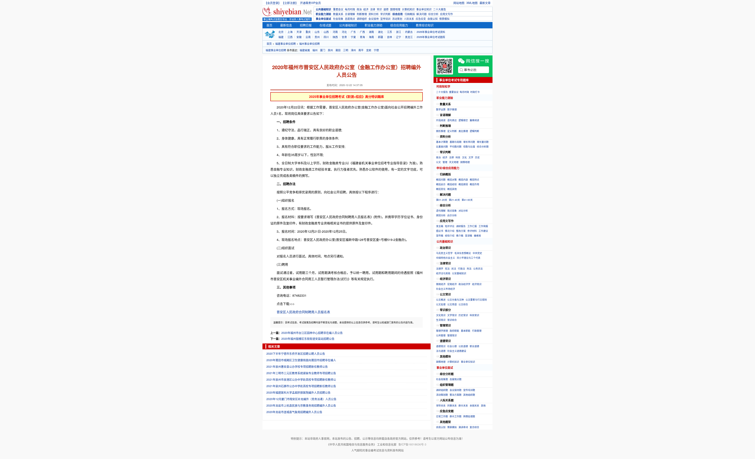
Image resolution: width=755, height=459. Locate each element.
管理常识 (452, 335)
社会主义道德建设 (456, 351)
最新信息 (286, 25)
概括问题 (441, 179)
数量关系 (338, 14)
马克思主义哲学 (444, 253)
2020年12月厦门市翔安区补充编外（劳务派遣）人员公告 (301, 399)
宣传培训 (385, 18)
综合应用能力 (399, 25)
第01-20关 (441, 199)
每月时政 (350, 9)
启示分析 (452, 215)
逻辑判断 (474, 131)
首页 (269, 25)
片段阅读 (441, 120)
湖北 (380, 32)
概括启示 (441, 184)
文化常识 (441, 315)
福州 (315, 50)
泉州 (330, 50)
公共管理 (441, 335)
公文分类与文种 (455, 299)
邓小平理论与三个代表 (468, 257)
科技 (458, 157)
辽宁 (398, 37)
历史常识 (463, 315)
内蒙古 (409, 32)
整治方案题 (455, 394)
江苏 (389, 32)
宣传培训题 (469, 390)
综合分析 (433, 14)
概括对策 (452, 179)
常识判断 (385, 14)
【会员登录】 (272, 3)
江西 (290, 37)
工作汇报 (472, 226)
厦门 (322, 50)
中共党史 (477, 253)
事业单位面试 (323, 18)
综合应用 (397, 14)
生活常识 (441, 319)
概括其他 (452, 189)
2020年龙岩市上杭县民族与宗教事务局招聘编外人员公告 (301, 405)
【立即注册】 (290, 3)
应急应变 (421, 18)
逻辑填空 (463, 120)
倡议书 (439, 230)
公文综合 (463, 304)
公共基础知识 (323, 9)
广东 (353, 32)
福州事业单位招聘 (309, 43)
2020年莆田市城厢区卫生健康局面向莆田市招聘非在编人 (301, 360)
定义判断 (452, 131)
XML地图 (472, 3)
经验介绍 (449, 235)
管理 (445, 162)
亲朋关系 (474, 405)
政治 (359, 9)
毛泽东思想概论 (462, 253)
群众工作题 (455, 416)
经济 (365, 9)
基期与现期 (455, 141)
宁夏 (353, 37)
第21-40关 (454, 199)
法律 (372, 9)
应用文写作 (446, 14)
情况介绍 (449, 230)
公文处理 (441, 304)
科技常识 (474, 315)
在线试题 (325, 25)
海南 (371, 37)
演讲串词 (463, 427)
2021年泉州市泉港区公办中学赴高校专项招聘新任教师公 (301, 379)
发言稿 (439, 226)
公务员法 (478, 268)
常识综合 (452, 319)
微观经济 (441, 284)
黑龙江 (409, 37)
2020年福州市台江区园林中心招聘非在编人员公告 (312, 333)
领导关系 (441, 405)
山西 (326, 32)
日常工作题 (442, 416)
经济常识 (477, 284)
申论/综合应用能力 (447, 168)
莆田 (338, 50)
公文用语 (452, 304)
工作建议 (483, 230)
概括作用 (474, 184)
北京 (281, 32)
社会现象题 (442, 379)
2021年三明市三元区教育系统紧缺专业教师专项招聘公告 (301, 373)
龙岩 (368, 50)
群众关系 (463, 405)
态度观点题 (455, 379)
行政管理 (477, 330)
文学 (471, 157)
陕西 (335, 37)
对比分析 (463, 210)
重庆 (308, 32)
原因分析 (441, 215)
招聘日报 (306, 25)
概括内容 (463, 179)
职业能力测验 (323, 14)
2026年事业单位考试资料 (431, 32)
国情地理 (395, 9)
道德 (386, 9)
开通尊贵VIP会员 (310, 3)
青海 (362, 37)
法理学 (439, 268)
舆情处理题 (469, 416)
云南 (308, 37)
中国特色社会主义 (445, 257)
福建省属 (305, 50)
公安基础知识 (459, 273)
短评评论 (449, 226)
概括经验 (452, 184)
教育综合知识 (425, 25)
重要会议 (338, 9)
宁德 (376, 50)
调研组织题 (442, 390)
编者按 (477, 235)
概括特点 (474, 179)
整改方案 (461, 230)
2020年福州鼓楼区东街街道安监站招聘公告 (307, 339)
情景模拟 (444, 18)
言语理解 (350, 14)
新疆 (380, 37)
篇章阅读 (474, 120)
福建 (281, 37)
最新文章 (485, 3)
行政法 (461, 268)
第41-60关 (467, 199)
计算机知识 (408, 9)
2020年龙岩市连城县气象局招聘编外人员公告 (294, 412)
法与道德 (441, 351)
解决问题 (421, 14)
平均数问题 (455, 146)
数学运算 (441, 109)
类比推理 (463, 131)
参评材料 (472, 230)
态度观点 (350, 18)
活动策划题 (442, 394)
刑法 (469, 268)
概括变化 (441, 189)
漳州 (353, 50)
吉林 (389, 37)
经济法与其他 (443, 273)
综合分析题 (483, 146)
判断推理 (362, 14)
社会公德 (452, 346)
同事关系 (452, 405)
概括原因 (463, 184)
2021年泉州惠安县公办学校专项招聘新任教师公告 (297, 366)
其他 (483, 405)
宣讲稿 (468, 235)
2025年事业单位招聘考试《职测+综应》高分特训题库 (346, 96)
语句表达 (452, 120)
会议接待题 (455, 390)
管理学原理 (442, 330)
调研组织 (362, 18)
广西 (362, 32)
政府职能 (454, 330)
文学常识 (452, 315)
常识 (379, 9)
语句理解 (441, 210)
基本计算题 (442, 141)
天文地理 (454, 162)
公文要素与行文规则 (476, 299)
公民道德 (463, 346)
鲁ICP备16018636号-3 (412, 444)
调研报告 (461, 226)
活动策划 (397, 18)
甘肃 (344, 37)
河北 (344, 32)
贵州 (317, 37)
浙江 (398, 32)
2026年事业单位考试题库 (431, 37)
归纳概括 (410, 14)
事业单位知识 (424, 9)
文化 (464, 157)
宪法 (447, 268)
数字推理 (452, 109)
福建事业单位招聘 (285, 43)
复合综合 (474, 427)
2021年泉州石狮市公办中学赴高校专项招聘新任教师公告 (301, 386)
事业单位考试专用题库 (454, 80)
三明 (345, 50)
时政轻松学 (443, 86)
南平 (361, 50)
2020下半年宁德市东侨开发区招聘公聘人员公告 (295, 353)
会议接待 (373, 18)
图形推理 (441, 131)
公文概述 (441, 299)
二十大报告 (439, 9)
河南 (335, 32)
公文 (438, 162)
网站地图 (458, 3)
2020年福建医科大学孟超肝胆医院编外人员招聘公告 (298, 392)
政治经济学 (464, 284)
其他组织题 (469, 394)
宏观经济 (452, 284)
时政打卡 (475, 92)
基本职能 (465, 330)
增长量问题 (483, 141)
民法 (453, 268)
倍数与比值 (469, 146)
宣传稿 (439, 235)
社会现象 (338, 18)
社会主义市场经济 (445, 288)
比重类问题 (442, 146)
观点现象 (452, 210)
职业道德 (474, 346)
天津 (299, 32)
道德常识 (441, 346)
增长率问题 (469, 141)
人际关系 (409, 18)
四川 (326, 37)
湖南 (371, 32)
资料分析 (373, 14)
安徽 (299, 37)
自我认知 (432, 18)
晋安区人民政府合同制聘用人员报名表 (303, 312)
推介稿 (459, 235)
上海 (290, 32)
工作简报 (483, 226)
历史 (477, 157)
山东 (317, 32)
